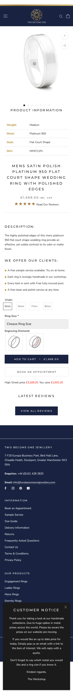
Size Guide (11, 521)
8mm (48, 306)
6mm (21, 306)
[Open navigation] (5, 16)
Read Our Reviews (36, 204)
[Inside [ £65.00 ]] (35, 342)
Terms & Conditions (17, 553)
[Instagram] (13, 488)
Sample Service (14, 515)
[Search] (61, 16)
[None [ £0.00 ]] (14, 342)
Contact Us (11, 547)
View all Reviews (36, 410)
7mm (34, 306)
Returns (9, 534)
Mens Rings (12, 594)
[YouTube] (28, 488)
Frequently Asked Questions (22, 540)
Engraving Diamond (17, 331)
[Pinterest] (20, 488)
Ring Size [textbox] (12, 316)
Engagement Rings (16, 581)
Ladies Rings (12, 588)
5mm (7, 306)
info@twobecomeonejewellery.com (34, 482)
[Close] (65, 607)
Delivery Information (17, 528)
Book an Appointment (37, 371)
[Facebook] (5, 488)
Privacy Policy (13, 560)
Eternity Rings (13, 601)
